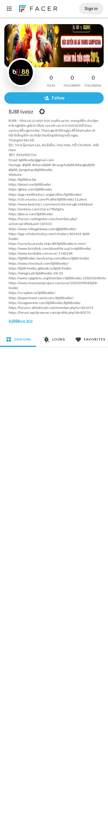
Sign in (91, 8)
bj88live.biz (21, 321)
